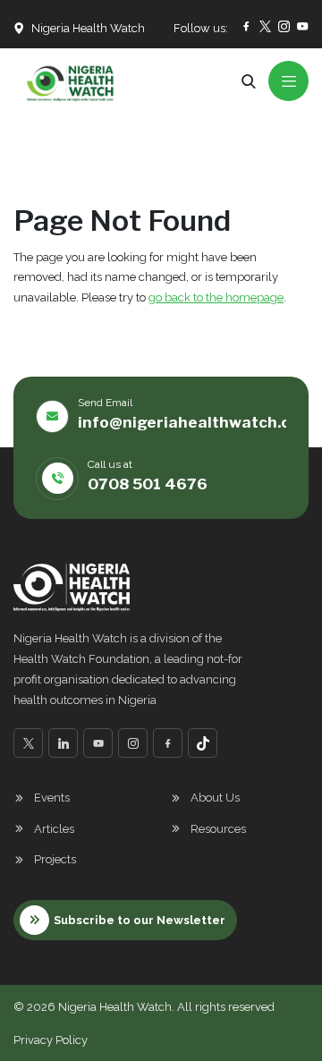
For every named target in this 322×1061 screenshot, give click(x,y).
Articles (54, 829)
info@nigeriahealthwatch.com (195, 422)
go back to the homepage (216, 297)
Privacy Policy (50, 1040)
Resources (218, 829)
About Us (215, 797)
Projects (55, 859)
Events (52, 797)
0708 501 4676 (148, 484)
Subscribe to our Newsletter (139, 920)
